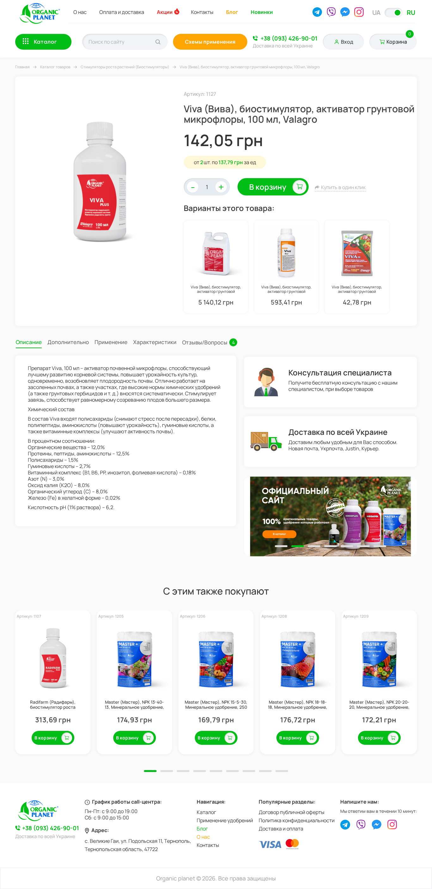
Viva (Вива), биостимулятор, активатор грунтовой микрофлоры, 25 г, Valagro (357, 289)
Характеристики (154, 342)
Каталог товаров (55, 67)
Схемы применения (210, 41)
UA (376, 12)
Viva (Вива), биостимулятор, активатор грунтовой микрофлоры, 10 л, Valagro (216, 289)
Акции (165, 12)
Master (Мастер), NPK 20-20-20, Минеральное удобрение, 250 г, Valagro (379, 704)
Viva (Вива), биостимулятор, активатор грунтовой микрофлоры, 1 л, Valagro (286, 289)
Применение (111, 342)
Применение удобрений (225, 820)
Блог (232, 12)
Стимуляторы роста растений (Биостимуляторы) (125, 67)
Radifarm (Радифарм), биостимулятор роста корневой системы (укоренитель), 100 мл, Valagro (53, 704)
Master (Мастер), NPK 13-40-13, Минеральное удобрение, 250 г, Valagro (134, 704)
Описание (29, 342)
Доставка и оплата (281, 828)
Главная (22, 67)
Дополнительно (68, 342)
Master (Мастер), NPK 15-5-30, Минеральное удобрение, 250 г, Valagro (216, 704)
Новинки (262, 12)
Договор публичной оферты (291, 812)
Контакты (202, 12)
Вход (347, 41)
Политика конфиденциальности (297, 820)
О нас (80, 12)
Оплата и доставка (121, 12)
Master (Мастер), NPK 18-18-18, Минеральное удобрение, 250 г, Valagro (297, 704)
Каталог (206, 812)
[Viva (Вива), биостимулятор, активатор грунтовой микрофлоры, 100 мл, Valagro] (99, 179)
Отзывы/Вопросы (208, 342)
